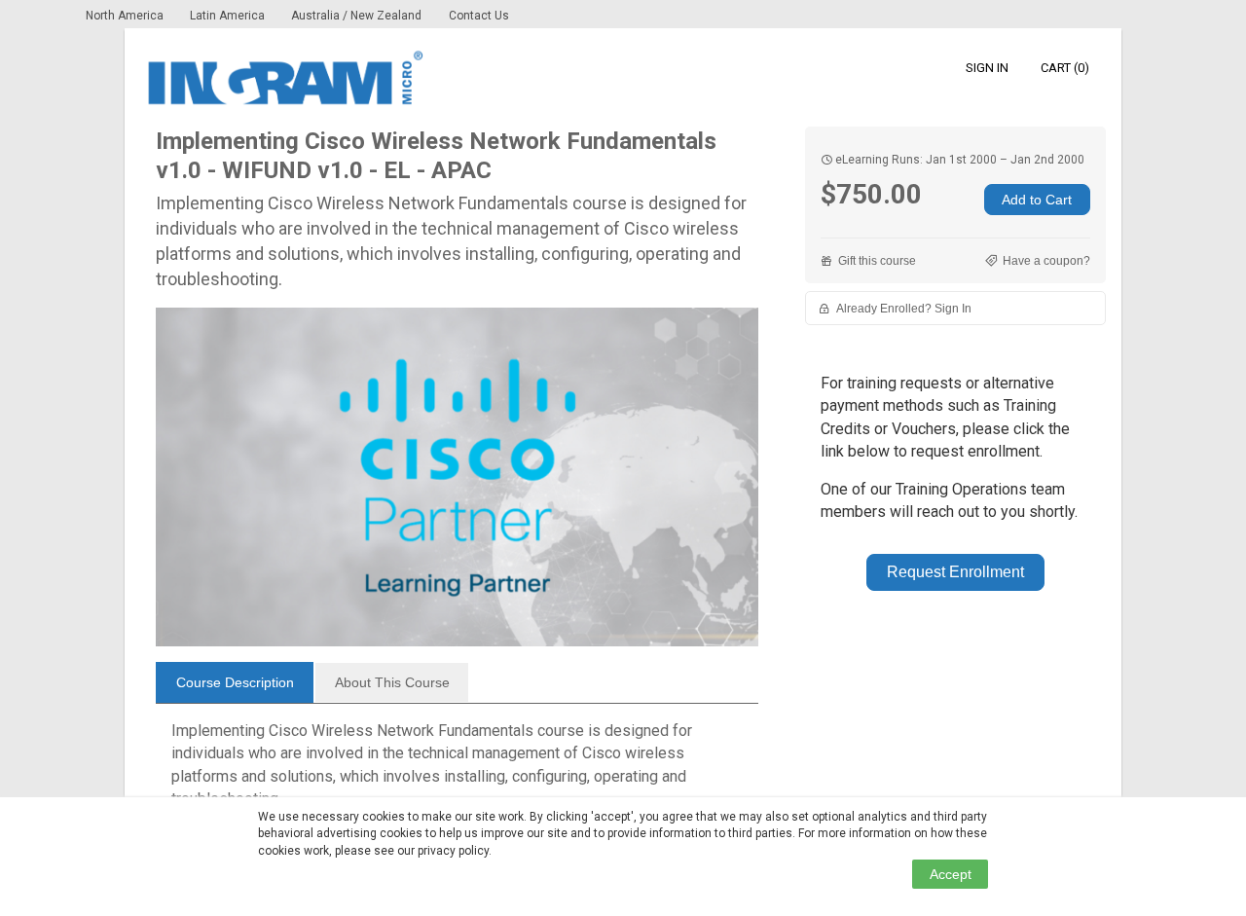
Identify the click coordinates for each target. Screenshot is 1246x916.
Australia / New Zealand (356, 15)
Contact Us (479, 15)
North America (126, 15)
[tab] (234, 682)
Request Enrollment (955, 572)
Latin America (229, 15)
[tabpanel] (457, 772)
